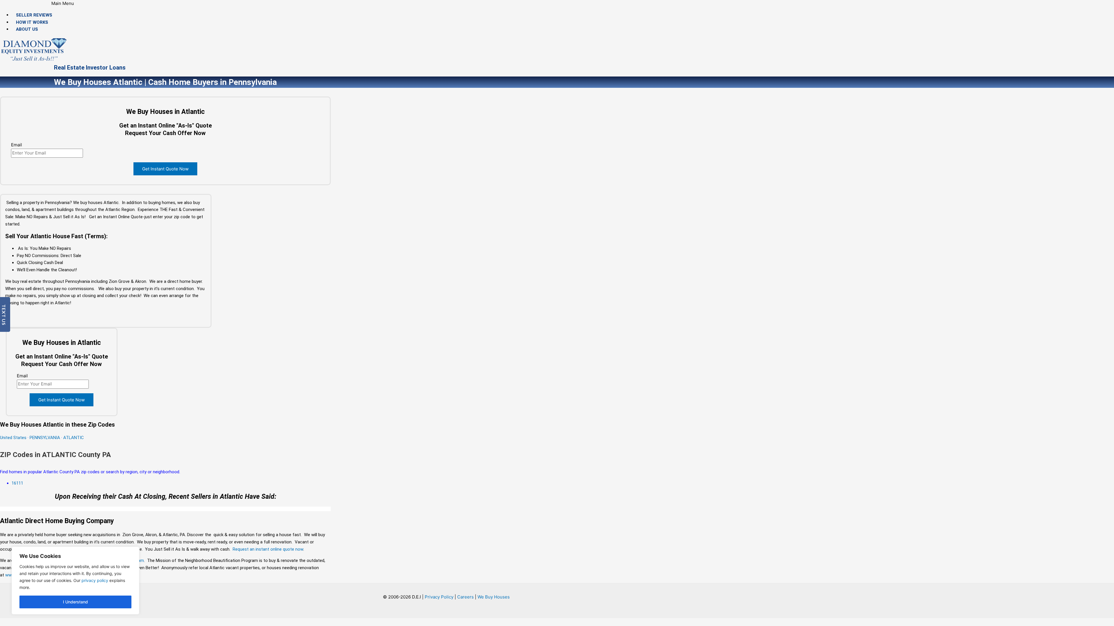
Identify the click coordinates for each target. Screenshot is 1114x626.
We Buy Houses (494, 597)
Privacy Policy (439, 597)
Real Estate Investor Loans (90, 67)
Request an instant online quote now (268, 549)
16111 (17, 483)
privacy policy (95, 580)
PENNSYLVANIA (45, 437)
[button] (63, 3)
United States (14, 437)
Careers (465, 597)
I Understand (75, 601)
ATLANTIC (73, 437)
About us (27, 29)
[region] (75, 580)
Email (16, 145)
